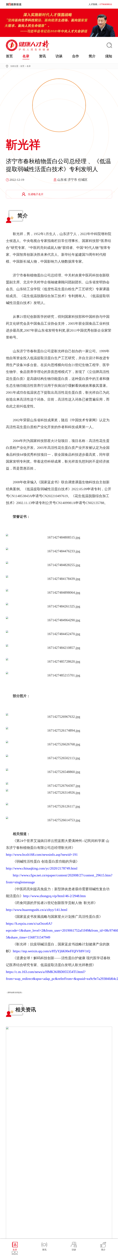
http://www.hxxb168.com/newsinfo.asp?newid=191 (42, 854)
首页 (9, 56)
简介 (92, 56)
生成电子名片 (35, 194)
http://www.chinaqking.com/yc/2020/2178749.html (41, 868)
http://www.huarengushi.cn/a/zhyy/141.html (36, 910)
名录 (25, 56)
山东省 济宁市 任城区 (72, 179)
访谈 (59, 56)
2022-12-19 (16, 179)
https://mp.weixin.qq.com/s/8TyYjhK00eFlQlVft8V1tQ (51, 951)
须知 (108, 56)
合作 (75, 56)
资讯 (42, 56)
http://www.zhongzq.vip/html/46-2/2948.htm (54, 896)
